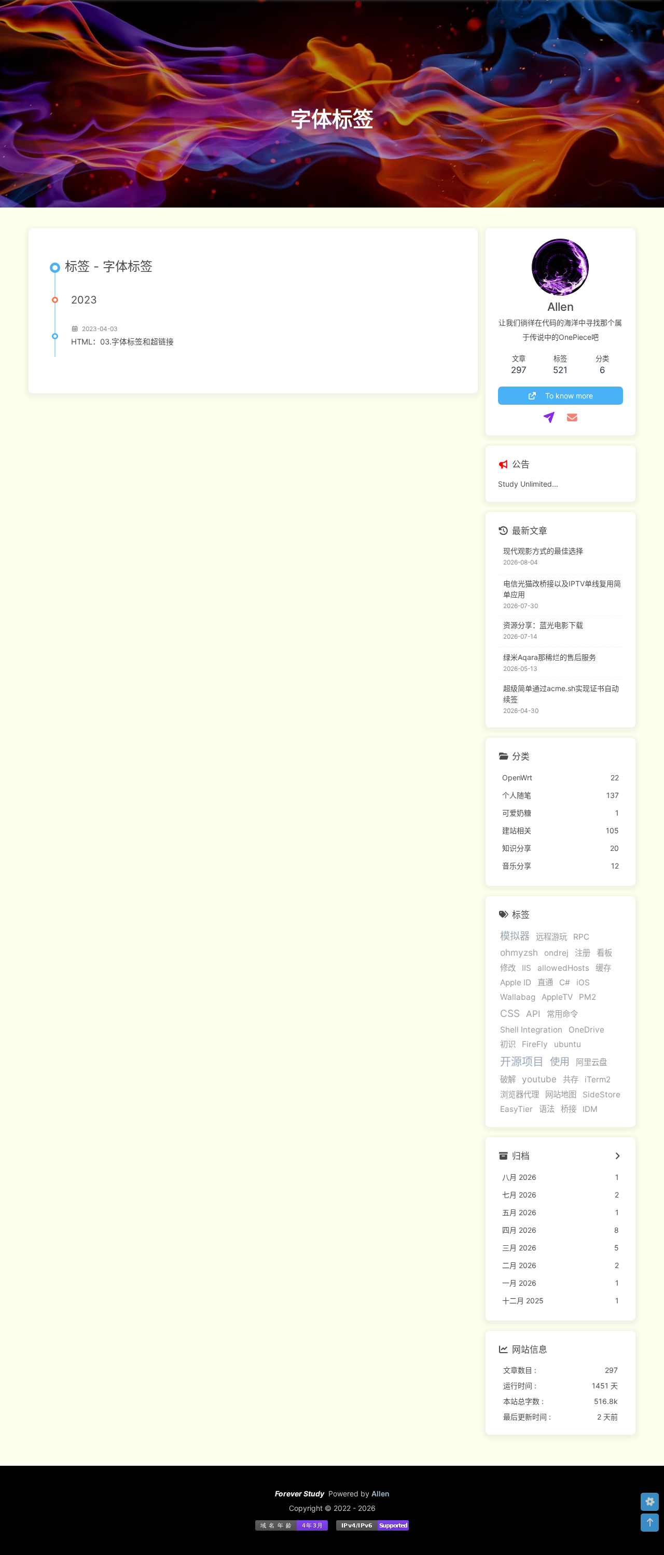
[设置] (650, 1502)
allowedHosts (563, 968)
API (533, 1013)
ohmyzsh (519, 952)
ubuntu (567, 1044)
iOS (583, 982)
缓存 (603, 968)
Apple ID (515, 982)
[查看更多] (617, 1156)
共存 (570, 1079)
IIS (526, 968)
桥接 (568, 1109)
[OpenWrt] (549, 417)
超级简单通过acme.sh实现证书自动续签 (561, 694)
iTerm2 (598, 1079)
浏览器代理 (519, 1094)
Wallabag (517, 997)
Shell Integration (531, 1030)
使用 (560, 1061)
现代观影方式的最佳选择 (543, 550)
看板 (604, 953)
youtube (539, 1079)
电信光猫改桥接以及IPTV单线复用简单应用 (562, 589)
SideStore (601, 1094)
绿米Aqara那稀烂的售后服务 (549, 657)
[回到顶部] (650, 1522)
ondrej (556, 953)
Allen (380, 1493)
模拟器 (515, 936)
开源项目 (522, 1061)
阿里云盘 (591, 1062)
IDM (590, 1109)
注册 (582, 953)
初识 (508, 1044)
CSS (510, 1013)
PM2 (587, 997)
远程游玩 (551, 937)
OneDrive (586, 1030)
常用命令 (562, 1014)
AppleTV (557, 997)
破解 (508, 1079)
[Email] (571, 417)
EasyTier (516, 1109)
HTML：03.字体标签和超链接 (122, 342)
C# (564, 982)
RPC (581, 937)
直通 (545, 982)
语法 (547, 1109)
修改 (508, 968)
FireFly (535, 1044)
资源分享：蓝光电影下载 (543, 625)
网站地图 (560, 1094)
